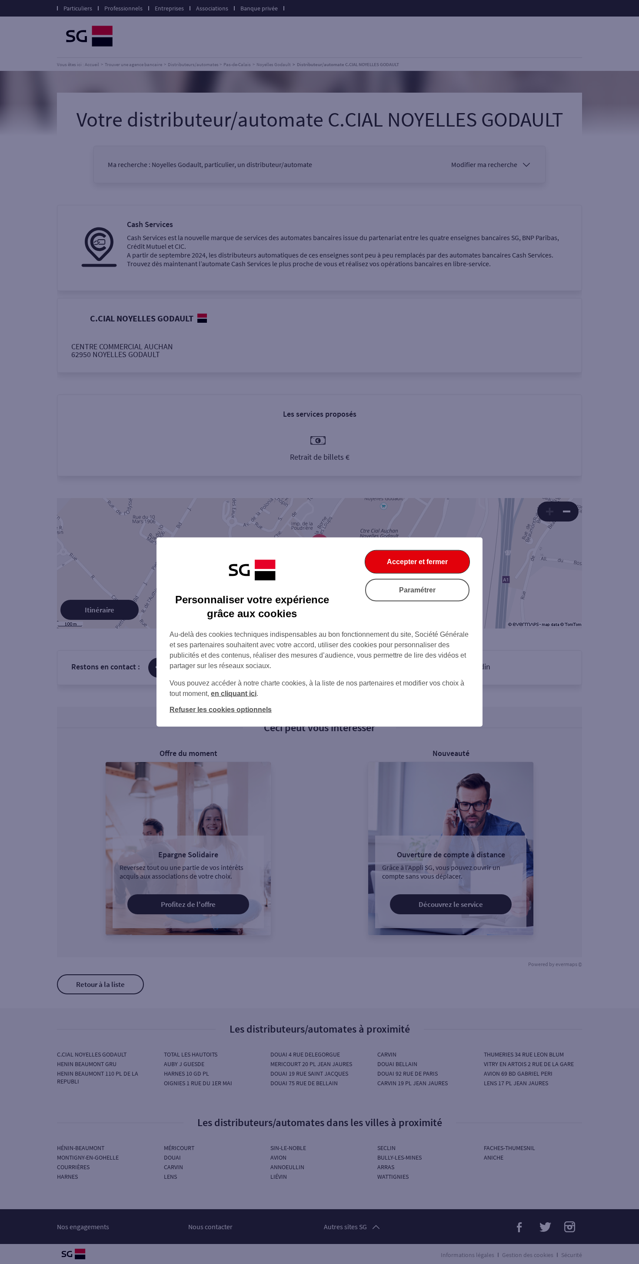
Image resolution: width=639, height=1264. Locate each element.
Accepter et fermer (417, 561)
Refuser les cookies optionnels (221, 709)
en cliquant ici (233, 693)
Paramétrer (417, 590)
